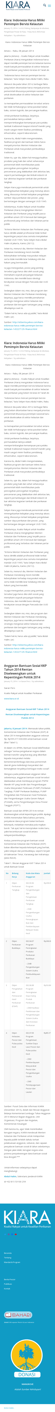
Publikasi (8, 1284)
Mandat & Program (12, 1262)
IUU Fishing (25, 28)
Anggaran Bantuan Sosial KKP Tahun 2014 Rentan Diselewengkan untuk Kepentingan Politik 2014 (25, 671)
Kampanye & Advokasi (40, 28)
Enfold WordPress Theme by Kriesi (28, 1408)
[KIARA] (22, 5)
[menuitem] (43, 5)
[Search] (43, 5)
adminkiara (20, 35)
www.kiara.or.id (11, 698)
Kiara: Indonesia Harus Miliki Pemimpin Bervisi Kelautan (24, 22)
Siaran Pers (25, 681)
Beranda (8, 1253)
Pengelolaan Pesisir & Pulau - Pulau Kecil (20, 32)
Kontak (7, 1288)
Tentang (7, 1257)
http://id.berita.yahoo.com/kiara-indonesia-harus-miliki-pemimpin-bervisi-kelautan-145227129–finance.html (24, 326)
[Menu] (49, 5)
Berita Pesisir (9, 1279)
